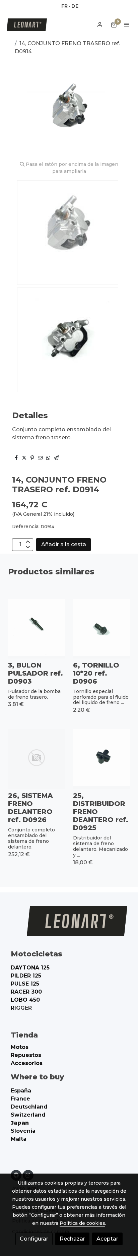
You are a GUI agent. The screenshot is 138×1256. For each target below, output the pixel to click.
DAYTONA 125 (30, 967)
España (21, 1090)
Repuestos (26, 1055)
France (20, 1098)
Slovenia (23, 1131)
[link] (27, 24)
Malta (18, 1139)
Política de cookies (82, 1223)
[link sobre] (69, 925)
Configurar (34, 1239)
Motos (19, 1047)
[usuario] (100, 24)
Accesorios (27, 1063)
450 (25, 1000)
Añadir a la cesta (63, 544)
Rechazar (72, 1239)
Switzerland (28, 1115)
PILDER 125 (26, 975)
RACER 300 (26, 992)
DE (74, 6)
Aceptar (107, 1239)
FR (64, 6)
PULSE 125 (25, 984)
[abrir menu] (127, 24)
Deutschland (29, 1107)
